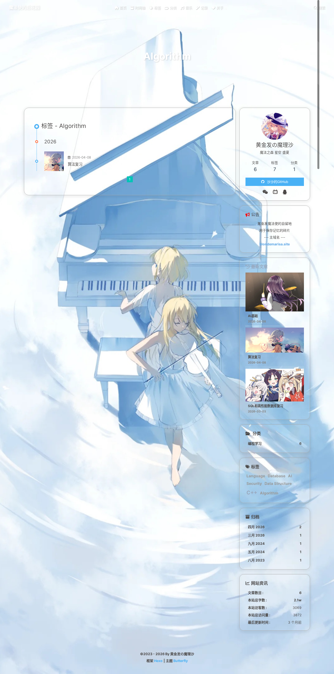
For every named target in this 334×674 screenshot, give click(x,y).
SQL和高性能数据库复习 (265, 406)
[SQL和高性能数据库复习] (274, 400)
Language (255, 476)
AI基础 (253, 316)
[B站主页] (275, 192)
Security (254, 483)
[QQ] (285, 192)
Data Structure (278, 483)
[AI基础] (274, 310)
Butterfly (180, 661)
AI (290, 476)
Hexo (158, 661)
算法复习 (75, 164)
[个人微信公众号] (265, 192)
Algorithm (269, 493)
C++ (251, 493)
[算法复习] (54, 161)
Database (276, 476)
